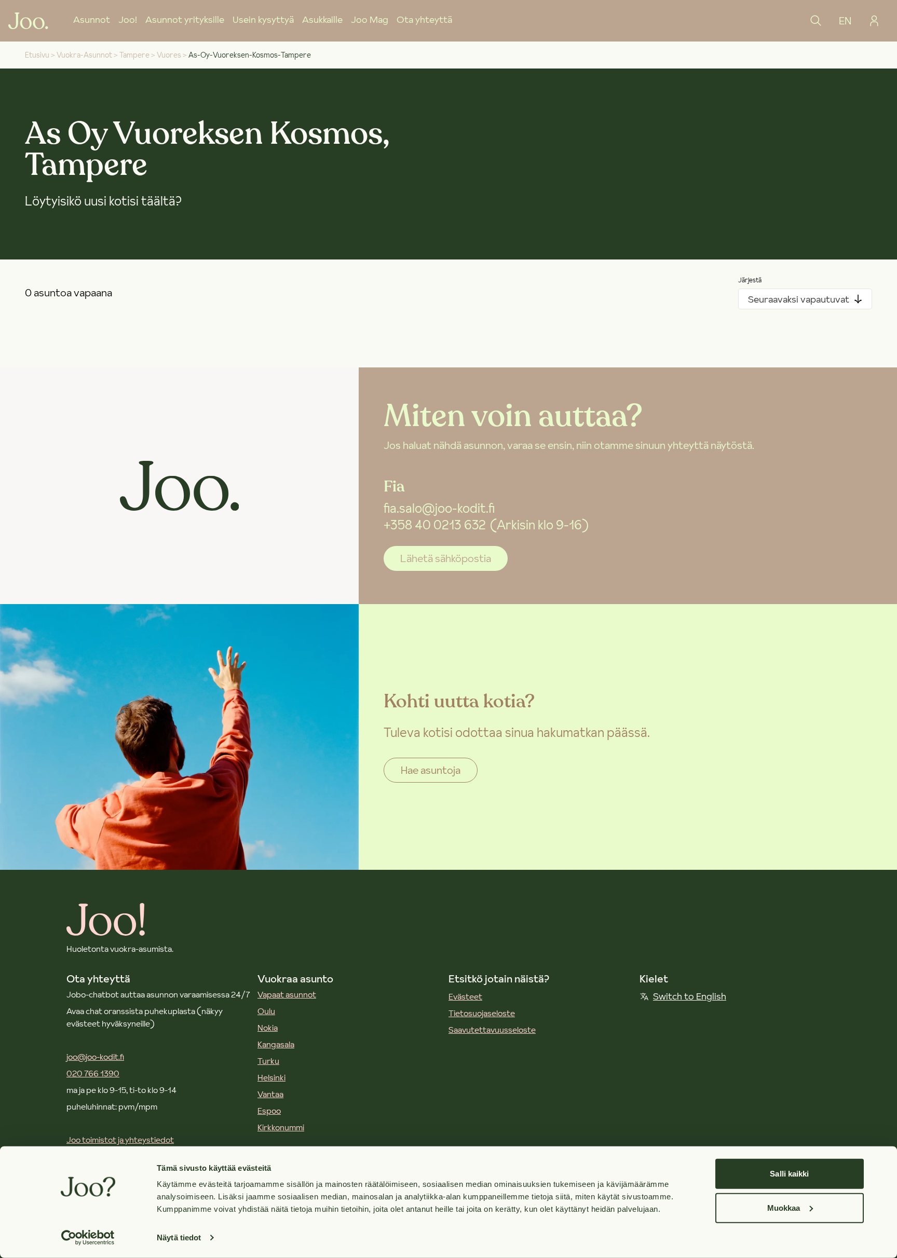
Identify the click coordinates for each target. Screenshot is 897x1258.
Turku (268, 1060)
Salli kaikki (789, 1173)
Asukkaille (322, 19)
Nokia (267, 1027)
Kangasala (275, 1044)
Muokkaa (783, 1207)
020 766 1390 (92, 1073)
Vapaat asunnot (286, 994)
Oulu (266, 1011)
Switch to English (689, 996)
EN (845, 20)
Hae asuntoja (430, 770)
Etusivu (37, 55)
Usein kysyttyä (263, 19)
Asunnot (91, 19)
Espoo (269, 1110)
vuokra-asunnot (84, 55)
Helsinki (271, 1077)
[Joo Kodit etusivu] (28, 20)
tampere (134, 55)
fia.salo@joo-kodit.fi (439, 508)
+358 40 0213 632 (435, 525)
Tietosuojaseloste (481, 1013)
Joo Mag (369, 19)
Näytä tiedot (179, 1237)
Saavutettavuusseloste (492, 1029)
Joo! (127, 19)
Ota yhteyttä (424, 19)
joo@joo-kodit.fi (95, 1056)
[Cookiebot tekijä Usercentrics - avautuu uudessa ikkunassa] (88, 1238)
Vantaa (270, 1094)
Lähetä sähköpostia (445, 558)
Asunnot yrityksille (184, 19)
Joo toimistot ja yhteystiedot (120, 1139)
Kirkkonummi (280, 1127)
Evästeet (465, 996)
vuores (169, 55)
